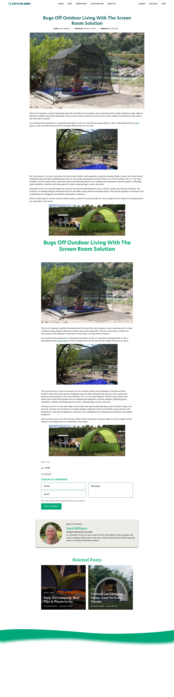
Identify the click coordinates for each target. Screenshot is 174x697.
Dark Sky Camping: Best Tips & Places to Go (61, 600)
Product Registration (90, 677)
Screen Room (63, 341)
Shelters (47, 462)
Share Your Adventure (58, 667)
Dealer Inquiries (55, 674)
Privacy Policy (54, 678)
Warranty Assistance (90, 680)
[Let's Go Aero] (19, 3)
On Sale (84, 663)
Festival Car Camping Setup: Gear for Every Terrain (107, 598)
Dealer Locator (55, 670)
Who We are (54, 656)
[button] (97, 4)
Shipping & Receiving (90, 673)
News (51, 660)
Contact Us (86, 659)
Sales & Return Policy (90, 670)
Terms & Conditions (57, 681)
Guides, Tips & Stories (58, 663)
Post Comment (51, 506)
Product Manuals (88, 666)
